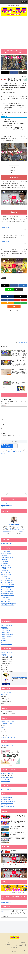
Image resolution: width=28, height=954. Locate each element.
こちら (21, 531)
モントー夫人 (4, 280)
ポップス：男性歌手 (5, 779)
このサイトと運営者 (21, 942)
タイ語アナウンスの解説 (6, 723)
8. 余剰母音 (3, 640)
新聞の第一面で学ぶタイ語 (7, 745)
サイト (2, 428)
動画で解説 (13, 170)
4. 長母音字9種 (4, 561)
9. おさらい (3, 642)
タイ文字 (3, 277)
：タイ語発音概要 (8, 625)
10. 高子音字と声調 (5, 572)
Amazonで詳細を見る (7, 227)
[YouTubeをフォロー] (20, 300)
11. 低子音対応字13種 (6, 574)
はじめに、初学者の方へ (6, 505)
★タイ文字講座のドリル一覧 (7, 595)
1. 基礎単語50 (4, 654)
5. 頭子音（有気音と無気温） (7, 634)
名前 (2, 419)
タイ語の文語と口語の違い (7, 803)
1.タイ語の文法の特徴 (6, 692)
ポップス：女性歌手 (5, 781)
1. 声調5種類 (4, 627)
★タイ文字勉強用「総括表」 (7, 593)
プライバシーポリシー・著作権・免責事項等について (21, 945)
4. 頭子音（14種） (5, 632)
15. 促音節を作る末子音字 (7, 582)
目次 (12, 167)
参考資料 (13, 172)
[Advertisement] (14, 33)
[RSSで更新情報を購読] (14, 306)
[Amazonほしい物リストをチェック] (7, 303)
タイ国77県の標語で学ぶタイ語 (8, 737)
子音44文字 (11, 280)
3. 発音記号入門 (4, 559)
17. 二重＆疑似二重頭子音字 (7, 586)
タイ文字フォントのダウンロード (8, 603)
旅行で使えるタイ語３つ (6, 543)
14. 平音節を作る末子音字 (7, 580)
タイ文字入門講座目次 (6, 551)
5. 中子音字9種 (4, 563)
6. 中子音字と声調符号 (6, 565)
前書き (2, 625)
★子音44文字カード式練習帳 (7, 605)
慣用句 (2, 727)
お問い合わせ (4, 506)
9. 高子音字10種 (4, 570)
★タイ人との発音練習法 (6, 644)
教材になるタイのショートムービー (9, 804)
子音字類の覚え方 (5, 597)
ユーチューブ (19, 527)
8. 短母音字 (3, 569)
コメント (3, 405)
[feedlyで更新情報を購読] (20, 303)
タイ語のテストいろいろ (6, 789)
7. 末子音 (3, 638)
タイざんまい (8, 528)
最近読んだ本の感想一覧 (14, 529)
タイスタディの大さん (14, 524)
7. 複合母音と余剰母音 (6, 567)
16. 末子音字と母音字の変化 (7, 584)
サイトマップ (14, 947)
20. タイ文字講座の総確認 (7, 591)
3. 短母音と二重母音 (5, 630)
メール (3, 424)
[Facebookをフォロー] (7, 300)
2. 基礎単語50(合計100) (6, 656)
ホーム (7, 942)
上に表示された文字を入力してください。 (11, 435)
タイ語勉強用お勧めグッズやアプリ (9, 799)
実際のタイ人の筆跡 (5, 601)
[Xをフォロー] (20, 296)
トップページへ (4, 503)
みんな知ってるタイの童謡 (7, 777)
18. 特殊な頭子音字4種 (6, 587)
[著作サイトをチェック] (7, 296)
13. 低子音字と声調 (5, 578)
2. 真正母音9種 (4, 628)
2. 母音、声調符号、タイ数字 (7, 557)
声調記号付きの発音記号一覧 (7, 806)
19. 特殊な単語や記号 (6, 589)
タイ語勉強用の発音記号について (8, 801)
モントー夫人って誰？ (6, 599)
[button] (22, 72)
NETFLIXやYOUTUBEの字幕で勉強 (9, 721)
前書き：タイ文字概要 (6, 553)
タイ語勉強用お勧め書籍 (6, 797)
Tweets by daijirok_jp (6, 902)
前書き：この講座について (7, 652)
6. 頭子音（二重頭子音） (6, 636)
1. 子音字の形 (4, 555)
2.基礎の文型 (4, 694)
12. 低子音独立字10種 (6, 576)
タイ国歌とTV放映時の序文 (7, 773)
